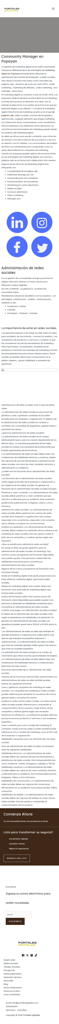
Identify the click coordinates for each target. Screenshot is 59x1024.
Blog (6, 984)
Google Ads (9, 970)
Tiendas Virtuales (12, 967)
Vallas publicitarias (12, 973)
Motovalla (8, 980)
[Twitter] (27, 955)
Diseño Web (9, 960)
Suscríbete (15, 921)
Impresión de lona (12, 977)
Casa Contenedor (12, 994)
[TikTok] (36, 955)
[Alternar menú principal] (53, 9)
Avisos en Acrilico (12, 991)
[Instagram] (31, 955)
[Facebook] (23, 955)
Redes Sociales (11, 963)
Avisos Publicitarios (13, 987)
